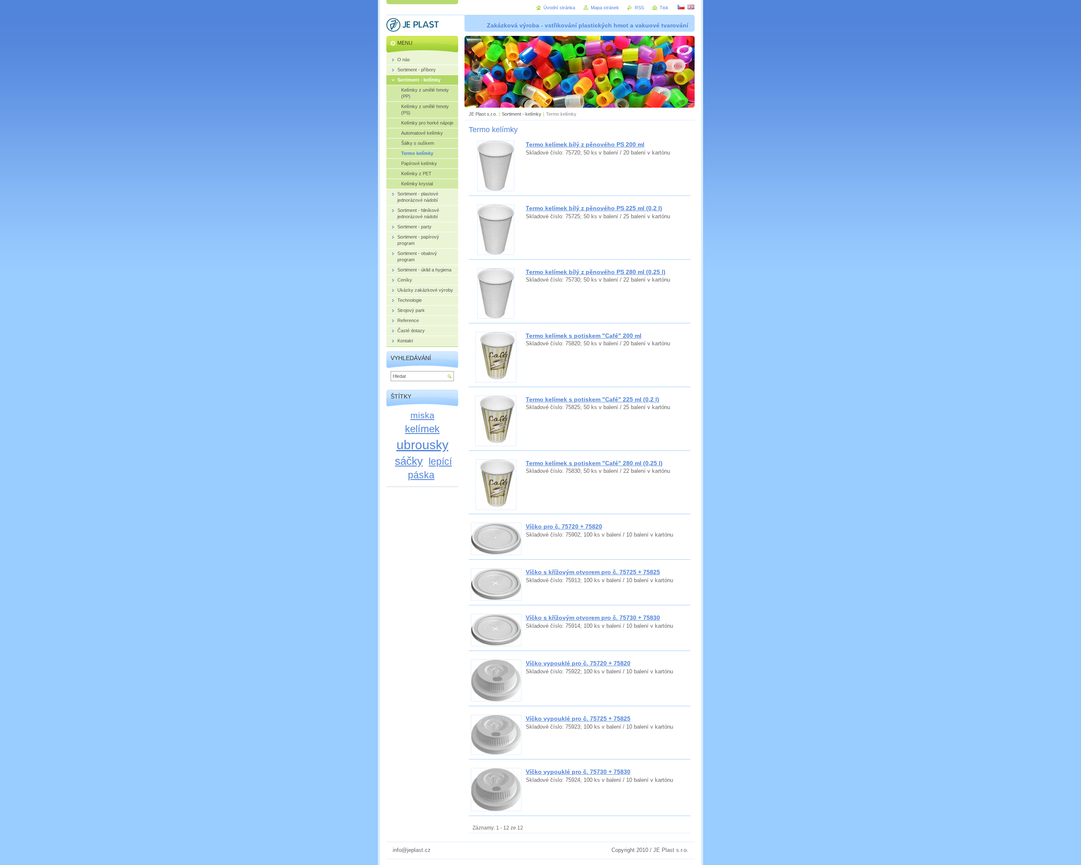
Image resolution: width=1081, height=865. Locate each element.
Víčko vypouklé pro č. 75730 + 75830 (578, 771)
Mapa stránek (605, 7)
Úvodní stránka (559, 7)
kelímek (422, 428)
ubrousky (422, 444)
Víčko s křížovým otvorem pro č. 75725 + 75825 (593, 572)
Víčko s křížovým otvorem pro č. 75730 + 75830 (593, 617)
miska (422, 415)
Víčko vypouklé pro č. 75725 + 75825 (578, 718)
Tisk (664, 7)
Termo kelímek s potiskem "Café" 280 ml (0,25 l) (594, 463)
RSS (639, 7)
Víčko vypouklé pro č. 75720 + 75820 (578, 663)
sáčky (409, 461)
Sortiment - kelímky (521, 114)
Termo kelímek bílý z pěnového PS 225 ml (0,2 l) (594, 208)
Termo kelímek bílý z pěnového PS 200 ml (585, 144)
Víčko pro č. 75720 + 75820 (564, 526)
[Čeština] (681, 6)
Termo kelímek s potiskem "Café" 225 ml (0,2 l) (592, 399)
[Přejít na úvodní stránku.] (412, 26)
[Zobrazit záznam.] (495, 189)
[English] (690, 6)
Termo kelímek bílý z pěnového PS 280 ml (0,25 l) (595, 271)
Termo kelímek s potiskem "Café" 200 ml (583, 335)
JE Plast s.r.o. (483, 114)
